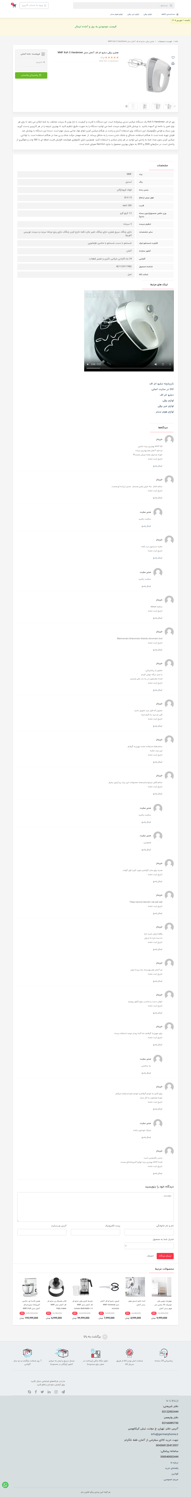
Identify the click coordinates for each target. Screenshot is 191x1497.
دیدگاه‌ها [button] (163, 427)
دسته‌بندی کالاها (169, 14)
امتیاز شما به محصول (163, 1239)
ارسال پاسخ (157, 466)
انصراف (150, 1256)
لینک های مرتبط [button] (159, 284)
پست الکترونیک (112, 1225)
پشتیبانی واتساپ (29, 75)
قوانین (174, 1474)
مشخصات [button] (162, 165)
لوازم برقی (148, 14)
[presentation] (174, 106)
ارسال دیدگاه (165, 1256)
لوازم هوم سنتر (116, 14)
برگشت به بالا (92, 1337)
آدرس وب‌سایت (58, 1225)
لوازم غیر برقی (133, 14)
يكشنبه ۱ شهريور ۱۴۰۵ (181, 20)
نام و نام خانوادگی (165, 1225)
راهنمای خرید (171, 1468)
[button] (16, 5)
